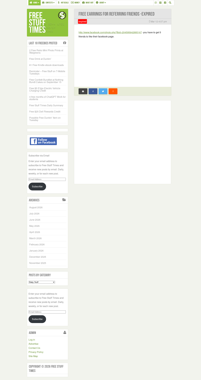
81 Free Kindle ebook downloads (46, 65)
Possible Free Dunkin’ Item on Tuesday (45, 119)
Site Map (33, 356)
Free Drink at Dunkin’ (40, 58)
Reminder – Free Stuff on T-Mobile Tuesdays (47, 72)
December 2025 (37, 256)
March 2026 (35, 238)
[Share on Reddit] (113, 91)
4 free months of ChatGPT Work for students (47, 98)
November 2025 (37, 263)
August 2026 (36, 207)
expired (82, 21)
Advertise (33, 343)
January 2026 (36, 250)
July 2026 (34, 213)
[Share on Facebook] (93, 91)
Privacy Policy (36, 352)
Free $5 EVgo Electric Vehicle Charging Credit (44, 89)
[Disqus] (123, 141)
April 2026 (34, 232)
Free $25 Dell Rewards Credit (44, 111)
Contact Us (34, 348)
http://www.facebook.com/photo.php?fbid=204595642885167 (110, 32)
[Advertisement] (123, 60)
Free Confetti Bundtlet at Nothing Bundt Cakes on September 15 (46, 81)
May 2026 (34, 226)
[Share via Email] (83, 91)
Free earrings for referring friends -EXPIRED (117, 14)
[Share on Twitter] (103, 91)
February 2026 (37, 244)
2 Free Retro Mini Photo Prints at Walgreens (46, 51)
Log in (32, 339)
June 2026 (34, 219)
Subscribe (37, 186)
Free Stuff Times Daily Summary (46, 105)
